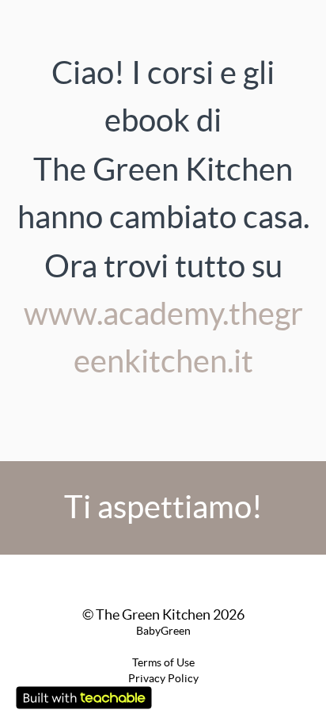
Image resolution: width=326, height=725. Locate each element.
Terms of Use (163, 662)
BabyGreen (163, 630)
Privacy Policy (163, 678)
